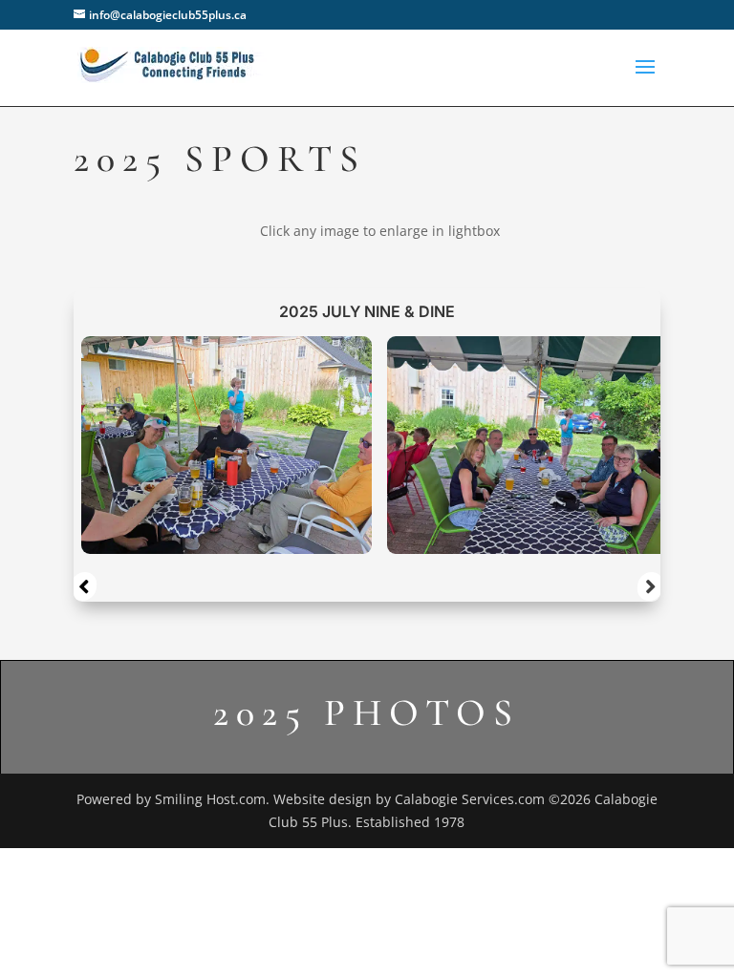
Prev (83, 586)
